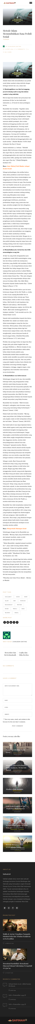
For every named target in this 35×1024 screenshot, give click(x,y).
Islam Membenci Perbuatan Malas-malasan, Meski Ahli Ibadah (16, 767)
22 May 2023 (9, 49)
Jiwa (14, 600)
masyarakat (9, 604)
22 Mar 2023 (13, 999)
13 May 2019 (13, 990)
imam (25, 596)
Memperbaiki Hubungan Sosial (16, 528)
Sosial (17, 612)
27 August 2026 (9, 972)
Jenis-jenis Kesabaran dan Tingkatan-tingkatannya (16, 807)
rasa (23, 608)
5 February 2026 (9, 943)
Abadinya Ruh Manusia (14, 789)
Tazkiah (6, 39)
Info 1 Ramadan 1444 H (17, 995)
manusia (23, 600)
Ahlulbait (8, 596)
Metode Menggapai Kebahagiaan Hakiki (13, 846)
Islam (6, 600)
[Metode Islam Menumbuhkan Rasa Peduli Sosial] (8, 635)
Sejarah (7, 612)
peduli (15, 608)
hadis (18, 596)
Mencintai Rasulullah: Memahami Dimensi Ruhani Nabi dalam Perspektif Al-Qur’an (17, 965)
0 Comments (20, 49)
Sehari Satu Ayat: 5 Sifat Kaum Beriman (20, 985)
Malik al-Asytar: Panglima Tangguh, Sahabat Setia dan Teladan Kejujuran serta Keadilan (17, 936)
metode (19, 604)
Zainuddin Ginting (14, 46)
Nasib (6, 608)
